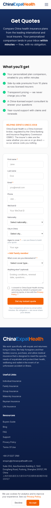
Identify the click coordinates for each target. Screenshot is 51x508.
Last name (12, 171)
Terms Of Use (9, 447)
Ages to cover (25, 241)
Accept (32, 502)
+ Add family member (18, 253)
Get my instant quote (25, 301)
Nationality (12, 217)
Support (6, 437)
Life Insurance (9, 406)
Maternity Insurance (12, 396)
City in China (13, 229)
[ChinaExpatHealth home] (19, 4)
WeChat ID (12, 206)
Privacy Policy (9, 442)
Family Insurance (10, 386)
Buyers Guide (9, 422)
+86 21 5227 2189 (11, 456)
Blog (5, 427)
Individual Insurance (12, 381)
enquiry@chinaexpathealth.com (17, 461)
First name (13, 159)
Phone (10, 194)
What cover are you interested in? (22, 258)
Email (10, 182)
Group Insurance (10, 391)
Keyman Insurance (11, 401)
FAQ (5, 432)
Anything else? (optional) (18, 269)
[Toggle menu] (46, 4)
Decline (18, 502)
